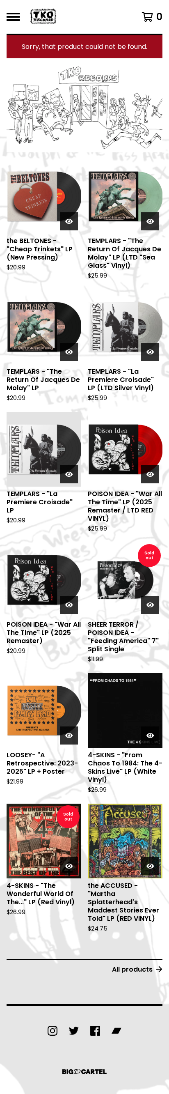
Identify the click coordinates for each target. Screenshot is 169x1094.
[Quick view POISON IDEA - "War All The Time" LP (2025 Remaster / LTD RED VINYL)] (150, 474)
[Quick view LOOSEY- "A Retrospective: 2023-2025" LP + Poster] (69, 735)
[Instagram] (52, 1030)
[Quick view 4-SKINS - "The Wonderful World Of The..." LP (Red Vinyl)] (69, 866)
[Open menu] (13, 17)
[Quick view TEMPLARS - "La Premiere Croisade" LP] (69, 474)
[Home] (44, 17)
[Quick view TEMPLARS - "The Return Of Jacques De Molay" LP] (69, 352)
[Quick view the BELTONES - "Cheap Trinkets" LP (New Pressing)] (69, 221)
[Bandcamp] (116, 1030)
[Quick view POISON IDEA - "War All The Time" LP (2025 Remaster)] (69, 605)
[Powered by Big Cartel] (84, 1072)
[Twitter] (73, 1030)
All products (132, 969)
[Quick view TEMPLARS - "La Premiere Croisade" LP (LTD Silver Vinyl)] (150, 352)
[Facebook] (95, 1030)
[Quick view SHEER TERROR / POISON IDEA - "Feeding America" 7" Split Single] (150, 605)
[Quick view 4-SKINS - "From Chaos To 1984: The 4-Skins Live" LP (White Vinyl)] (150, 735)
